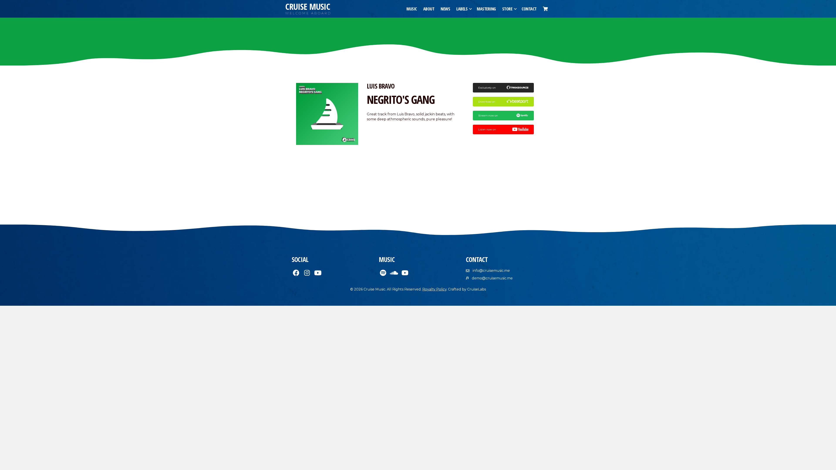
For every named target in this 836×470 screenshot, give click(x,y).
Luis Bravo (380, 86)
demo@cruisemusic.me (492, 278)
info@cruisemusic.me (491, 271)
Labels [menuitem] (461, 9)
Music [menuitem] (411, 9)
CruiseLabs (476, 289)
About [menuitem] (429, 9)
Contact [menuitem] (529, 9)
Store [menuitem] (507, 9)
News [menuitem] (445, 9)
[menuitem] (545, 9)
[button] (470, 9)
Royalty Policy (434, 289)
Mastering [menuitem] (486, 9)
